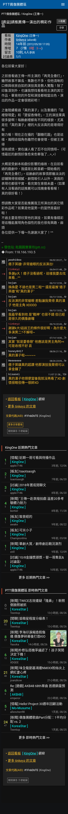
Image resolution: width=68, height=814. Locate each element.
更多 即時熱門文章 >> (34, 737)
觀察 (25, 399)
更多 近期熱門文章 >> (34, 577)
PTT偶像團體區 (10, 14)
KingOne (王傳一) (32, 14)
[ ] (18, 462)
